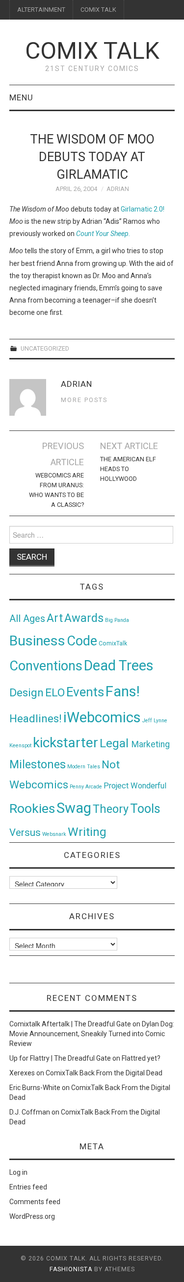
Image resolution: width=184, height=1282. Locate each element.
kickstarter (65, 743)
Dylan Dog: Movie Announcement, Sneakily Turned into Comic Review (91, 1033)
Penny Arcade (86, 786)
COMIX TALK (98, 9)
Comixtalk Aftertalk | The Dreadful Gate (70, 1024)
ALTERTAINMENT (41, 9)
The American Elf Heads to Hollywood (128, 468)
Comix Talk (92, 51)
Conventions (45, 666)
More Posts (84, 400)
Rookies (32, 808)
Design (26, 692)
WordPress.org (32, 1216)
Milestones (37, 764)
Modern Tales (83, 766)
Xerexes (22, 1073)
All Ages (27, 618)
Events (85, 692)
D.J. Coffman (29, 1112)
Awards (84, 618)
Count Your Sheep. (103, 233)
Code (82, 641)
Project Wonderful (135, 785)
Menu (21, 97)
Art (55, 618)
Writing (87, 832)
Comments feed (34, 1202)
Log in (18, 1172)
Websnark (54, 834)
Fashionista (71, 1269)
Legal (115, 743)
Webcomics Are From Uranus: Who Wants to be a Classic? (56, 490)
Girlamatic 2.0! (142, 209)
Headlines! (35, 718)
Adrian (117, 188)
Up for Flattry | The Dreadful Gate (60, 1058)
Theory (111, 809)
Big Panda (117, 620)
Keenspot (20, 745)
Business (37, 641)
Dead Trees (119, 665)
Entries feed (28, 1187)
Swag (73, 808)
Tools (145, 809)
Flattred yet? (141, 1058)
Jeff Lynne (154, 720)
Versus (25, 832)
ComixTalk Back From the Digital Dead (104, 1073)
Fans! (122, 691)
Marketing (150, 744)
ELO (55, 692)
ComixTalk (113, 643)
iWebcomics (102, 717)
